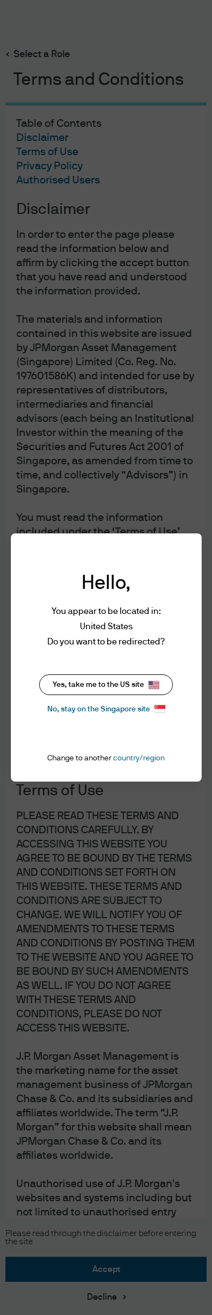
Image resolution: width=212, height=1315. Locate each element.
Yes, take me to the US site (98, 685)
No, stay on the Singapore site (98, 709)
